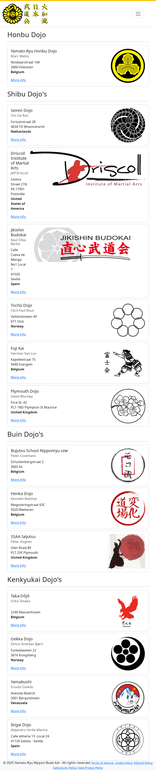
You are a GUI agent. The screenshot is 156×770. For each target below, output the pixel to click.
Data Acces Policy (64, 768)
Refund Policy (143, 763)
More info (18, 80)
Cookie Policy (123, 763)
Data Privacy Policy (90, 768)
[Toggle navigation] (138, 14)
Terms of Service (102, 763)
